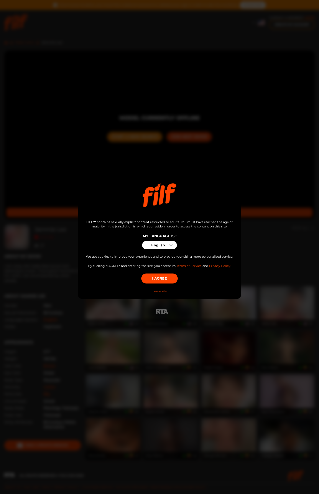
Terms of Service (189, 266)
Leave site (160, 291)
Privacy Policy (219, 266)
